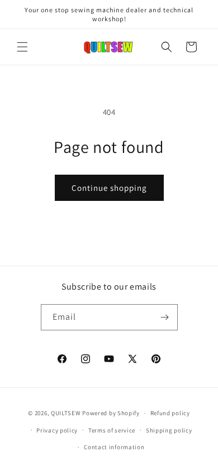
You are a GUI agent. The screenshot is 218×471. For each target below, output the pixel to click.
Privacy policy (57, 430)
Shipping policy (169, 430)
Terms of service (111, 430)
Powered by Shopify (111, 413)
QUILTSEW (66, 413)
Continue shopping (109, 187)
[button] (22, 47)
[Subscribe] (165, 317)
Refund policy (170, 413)
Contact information (114, 447)
